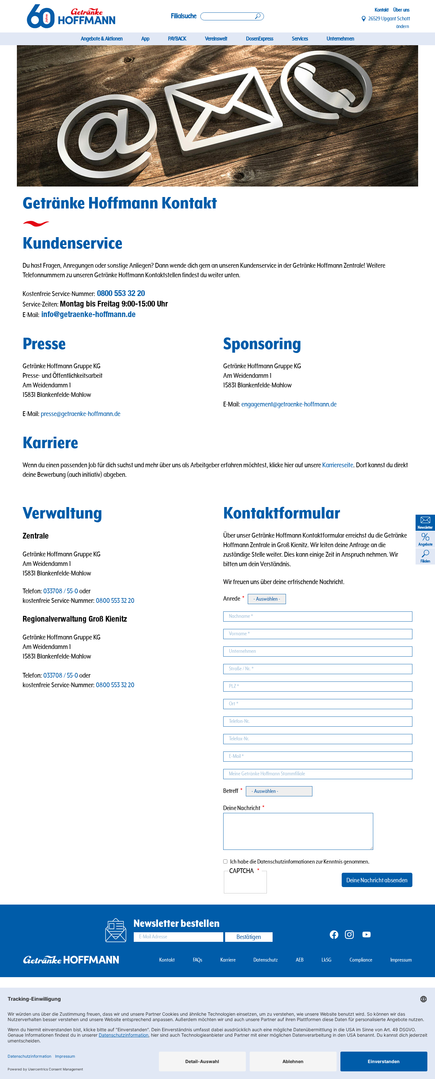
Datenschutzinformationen (286, 861)
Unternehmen (340, 39)
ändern (402, 26)
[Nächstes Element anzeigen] (398, 116)
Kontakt (382, 10)
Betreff (230, 791)
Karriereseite (337, 465)
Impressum (401, 960)
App (145, 39)
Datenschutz (265, 960)
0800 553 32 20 (121, 293)
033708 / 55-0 (60, 591)
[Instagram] (349, 934)
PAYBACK (177, 39)
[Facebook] (334, 934)
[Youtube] (366, 934)
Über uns (401, 10)
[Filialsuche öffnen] (232, 16)
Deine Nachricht (241, 808)
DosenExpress (259, 39)
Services (300, 39)
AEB (299, 960)
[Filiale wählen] (364, 19)
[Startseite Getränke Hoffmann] (71, 16)
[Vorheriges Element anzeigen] (37, 116)
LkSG (327, 960)
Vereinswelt (216, 39)
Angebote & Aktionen (102, 39)
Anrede (231, 599)
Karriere (228, 960)
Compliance (361, 960)
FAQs (197, 960)
